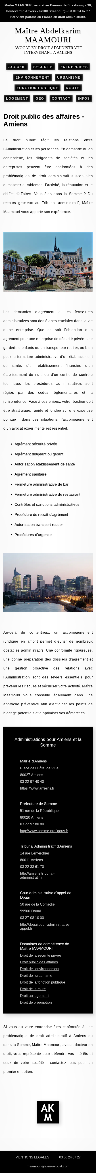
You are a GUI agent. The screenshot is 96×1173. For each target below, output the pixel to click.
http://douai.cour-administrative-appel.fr (45, 926)
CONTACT (61, 98)
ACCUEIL (17, 67)
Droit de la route (33, 989)
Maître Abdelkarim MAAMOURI (48, 35)
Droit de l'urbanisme (36, 975)
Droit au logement (34, 996)
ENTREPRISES (74, 67)
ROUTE (72, 88)
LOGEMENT (17, 98)
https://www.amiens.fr (37, 788)
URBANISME (69, 77)
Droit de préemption (36, 1002)
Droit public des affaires (39, 962)
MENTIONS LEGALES (32, 1157)
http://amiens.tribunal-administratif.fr (37, 875)
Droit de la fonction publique (42, 982)
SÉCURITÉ (43, 67)
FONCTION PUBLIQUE (37, 88)
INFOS (84, 98)
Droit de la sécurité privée (40, 955)
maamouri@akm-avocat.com (48, 1166)
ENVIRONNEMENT (32, 77)
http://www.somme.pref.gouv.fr (44, 831)
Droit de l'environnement (39, 969)
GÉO (39, 98)
